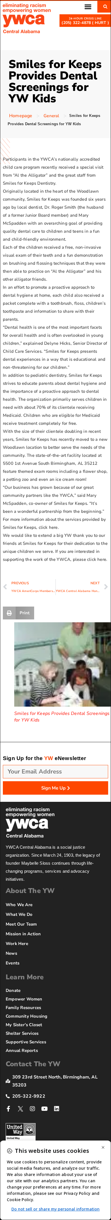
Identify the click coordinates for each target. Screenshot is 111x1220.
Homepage (20, 116)
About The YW (30, 890)
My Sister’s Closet (24, 1025)
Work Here (17, 943)
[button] (87, 6)
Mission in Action (23, 934)
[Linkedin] (56, 1109)
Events (12, 963)
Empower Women (24, 999)
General (51, 116)
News (11, 953)
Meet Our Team (21, 924)
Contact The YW (33, 1064)
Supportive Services (26, 1042)
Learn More (25, 977)
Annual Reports (22, 1050)
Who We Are (19, 905)
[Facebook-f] (8, 1109)
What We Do (19, 914)
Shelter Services (22, 1033)
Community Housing (26, 1016)
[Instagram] (32, 1109)
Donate (13, 990)
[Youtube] (45, 1109)
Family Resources (23, 1007)
